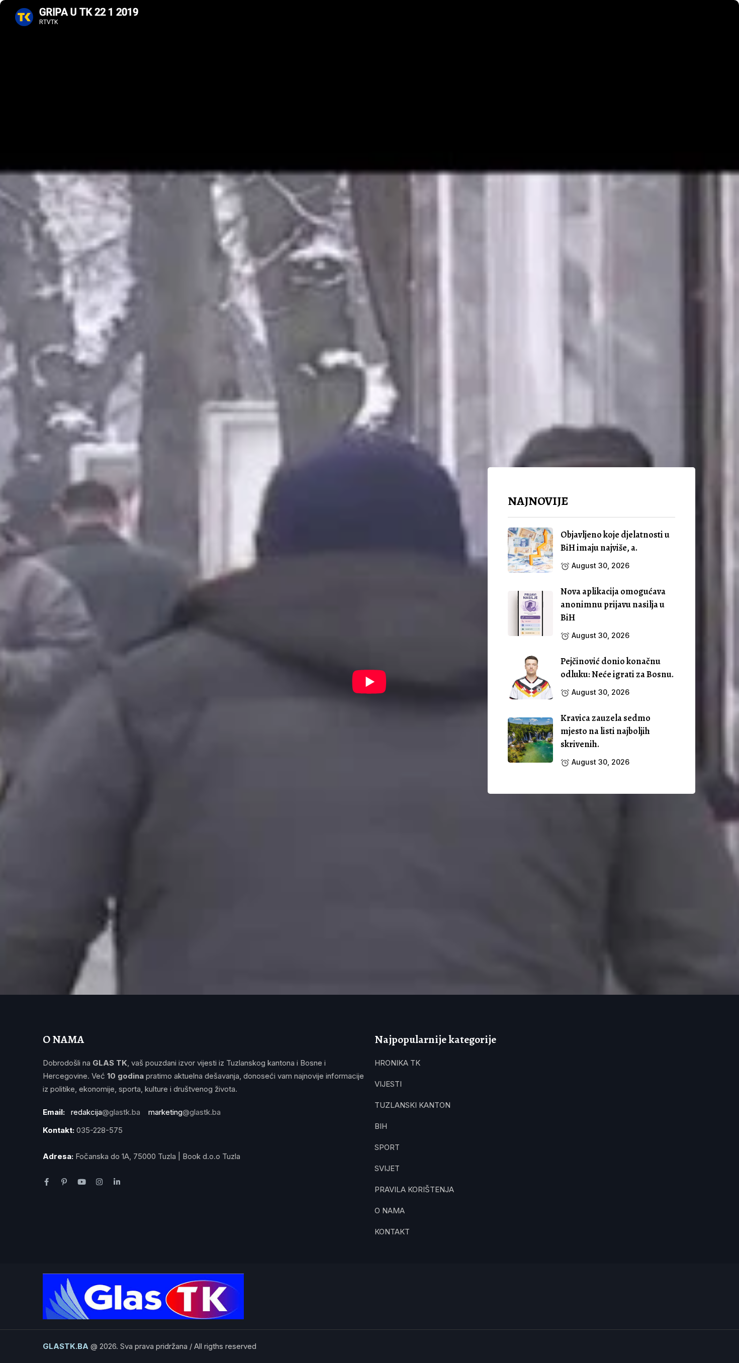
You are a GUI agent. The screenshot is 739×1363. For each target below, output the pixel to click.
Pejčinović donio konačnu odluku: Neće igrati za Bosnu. (617, 667)
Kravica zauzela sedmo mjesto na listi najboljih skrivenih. (606, 731)
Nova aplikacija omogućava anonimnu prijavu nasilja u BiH (613, 604)
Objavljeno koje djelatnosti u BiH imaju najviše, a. (615, 541)
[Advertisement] (591, 884)
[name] (530, 550)
